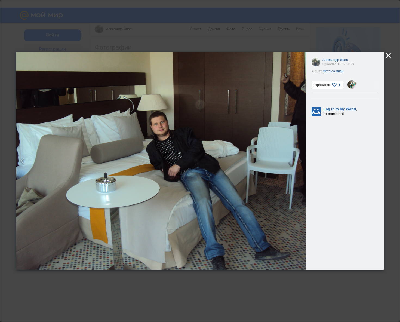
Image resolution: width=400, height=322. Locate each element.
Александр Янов (335, 60)
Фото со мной (333, 71)
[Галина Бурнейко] (351, 84)
